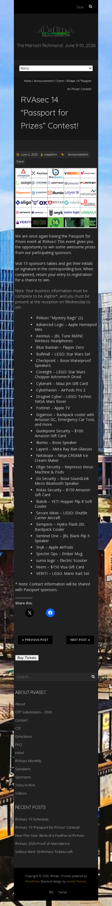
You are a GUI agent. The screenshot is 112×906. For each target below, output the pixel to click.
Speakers (22, 768)
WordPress (32, 881)
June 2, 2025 (29, 154)
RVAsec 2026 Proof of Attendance (42, 843)
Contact (21, 720)
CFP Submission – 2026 (33, 712)
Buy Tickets (26, 658)
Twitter (62, 892)
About (20, 703)
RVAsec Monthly (28, 760)
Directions (23, 736)
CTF (18, 728)
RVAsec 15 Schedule (32, 819)
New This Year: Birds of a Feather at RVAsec (50, 835)
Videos (20, 793)
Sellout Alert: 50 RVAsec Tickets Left (44, 851)
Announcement (44, 81)
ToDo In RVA (25, 785)
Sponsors (23, 777)
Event (60, 81)
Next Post (78, 640)
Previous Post (36, 640)
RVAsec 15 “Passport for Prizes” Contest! (47, 827)
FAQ (18, 744)
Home (27, 81)
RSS (51, 892)
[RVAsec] (56, 26)
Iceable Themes (76, 881)
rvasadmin (50, 154)
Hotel (19, 752)
